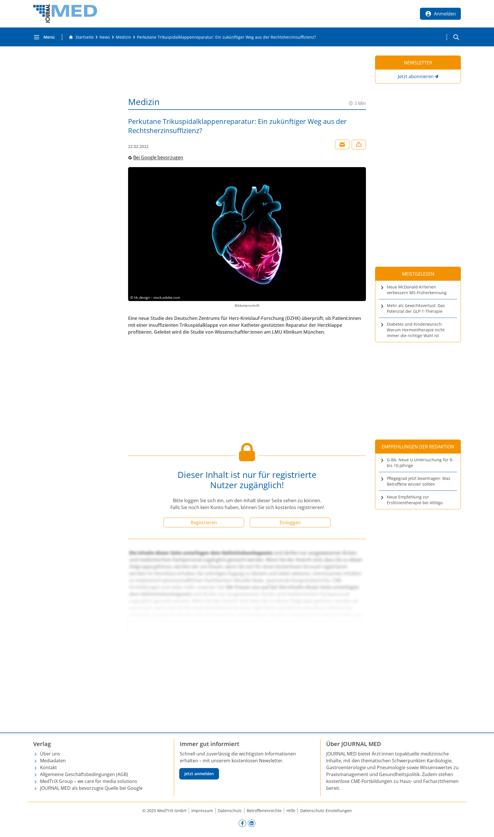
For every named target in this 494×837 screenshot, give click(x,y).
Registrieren (204, 522)
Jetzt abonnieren (416, 76)
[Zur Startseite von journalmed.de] (65, 13)
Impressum (202, 810)
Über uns (50, 754)
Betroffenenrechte (264, 810)
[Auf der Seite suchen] (456, 37)
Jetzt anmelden (199, 773)
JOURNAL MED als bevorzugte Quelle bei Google (91, 788)
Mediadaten (53, 760)
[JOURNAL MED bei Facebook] (242, 823)
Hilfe (290, 810)
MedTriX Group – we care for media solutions (88, 781)
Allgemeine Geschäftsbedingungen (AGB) (84, 774)
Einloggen (290, 522)
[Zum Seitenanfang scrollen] (484, 827)
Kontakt (48, 767)
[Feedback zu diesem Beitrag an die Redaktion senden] (359, 144)
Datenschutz (230, 810)
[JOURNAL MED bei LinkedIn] (251, 823)
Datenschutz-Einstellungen (326, 810)
